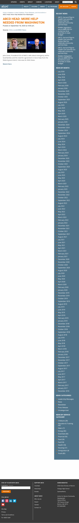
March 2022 (62, 217)
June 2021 (61, 242)
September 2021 (64, 234)
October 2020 (63, 265)
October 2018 (63, 329)
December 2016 (63, 391)
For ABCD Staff (5, 517)
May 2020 (61, 279)
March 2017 (62, 382)
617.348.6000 (61, 506)
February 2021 (63, 254)
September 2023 (64, 167)
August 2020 (62, 270)
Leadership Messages (66, 399)
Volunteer (37, 485)
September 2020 (64, 268)
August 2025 (62, 102)
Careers (39, 2)
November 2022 (63, 195)
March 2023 (62, 184)
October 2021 (63, 231)
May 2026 (61, 77)
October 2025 (63, 97)
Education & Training (65, 423)
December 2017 (63, 357)
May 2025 (61, 111)
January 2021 (62, 256)
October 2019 (63, 298)
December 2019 (63, 293)
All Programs (52, 7)
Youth (60, 453)
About (57, 2)
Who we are (37, 499)
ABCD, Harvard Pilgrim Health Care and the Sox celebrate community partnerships (66, 50)
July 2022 (61, 206)
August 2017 (62, 368)
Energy (60, 431)
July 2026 (61, 71)
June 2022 (61, 209)
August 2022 (62, 203)
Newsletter (62, 405)
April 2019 (61, 315)
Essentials (61, 434)
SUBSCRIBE (6, 491)
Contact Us (37, 507)
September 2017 (64, 366)
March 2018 (62, 349)
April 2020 (61, 282)
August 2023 (62, 170)
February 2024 (63, 153)
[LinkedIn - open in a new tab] (10, 500)
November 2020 (63, 262)
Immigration (62, 451)
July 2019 (61, 307)
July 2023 (61, 172)
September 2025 (64, 99)
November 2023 (63, 161)
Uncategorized (63, 410)
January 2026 (62, 88)
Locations (48, 2)
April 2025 (61, 113)
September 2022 (64, 200)
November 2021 (63, 228)
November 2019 (63, 296)
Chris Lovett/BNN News (17, 30)
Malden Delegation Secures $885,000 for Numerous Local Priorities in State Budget (65, 59)
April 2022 (61, 214)
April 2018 (61, 346)
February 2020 (63, 287)
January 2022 (62, 223)
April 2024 (61, 147)
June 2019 (61, 310)
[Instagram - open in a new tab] (6, 500)
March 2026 (62, 83)
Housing (61, 448)
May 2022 (61, 212)
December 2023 (63, 158)
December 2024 (63, 125)
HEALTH (26, 7)
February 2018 (63, 352)
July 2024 (61, 139)
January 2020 (62, 290)
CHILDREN (34, 7)
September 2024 (64, 133)
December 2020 (63, 259)
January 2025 (62, 122)
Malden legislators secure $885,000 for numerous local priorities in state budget (65, 31)
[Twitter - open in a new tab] (14, 500)
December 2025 (63, 91)
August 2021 (62, 237)
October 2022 (63, 198)
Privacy (3, 512)
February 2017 (63, 385)
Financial (61, 437)
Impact (30, 2)
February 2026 (63, 85)
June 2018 (61, 340)
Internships (37, 488)
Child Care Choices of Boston (66, 485)
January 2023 (62, 189)
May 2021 (61, 245)
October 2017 (63, 363)
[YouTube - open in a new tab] (3, 504)
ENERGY (42, 7)
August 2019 (62, 304)
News (60, 402)
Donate (73, 7)
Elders (60, 428)
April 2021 (61, 248)
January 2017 (62, 388)
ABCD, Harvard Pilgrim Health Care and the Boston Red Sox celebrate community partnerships (66, 21)
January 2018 (62, 354)
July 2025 (61, 105)
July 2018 (61, 338)
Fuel (59, 442)
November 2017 (63, 360)
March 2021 (62, 251)
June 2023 (61, 175)
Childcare (61, 421)
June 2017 (61, 374)
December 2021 (63, 226)
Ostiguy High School (63, 488)
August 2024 (62, 136)
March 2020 (62, 284)
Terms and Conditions (7, 515)
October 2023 (63, 164)
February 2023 (63, 186)
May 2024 (61, 144)
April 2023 (61, 181)
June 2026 (61, 74)
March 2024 (62, 150)
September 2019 (64, 301)
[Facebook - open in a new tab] (3, 500)
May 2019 (61, 312)
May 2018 (61, 343)
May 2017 (61, 377)
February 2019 (63, 318)
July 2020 (61, 273)
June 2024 (61, 142)
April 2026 (61, 80)
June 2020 (61, 276)
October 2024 (63, 130)
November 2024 (63, 128)
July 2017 (61, 371)
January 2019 (62, 321)
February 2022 (63, 220)
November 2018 (63, 326)
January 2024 (62, 156)
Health (60, 445)
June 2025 (61, 108)
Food (59, 439)
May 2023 (61, 178)
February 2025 (63, 119)
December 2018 (63, 324)
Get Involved (64, 7)
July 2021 (61, 240)
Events (22, 2)
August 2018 (62, 335)
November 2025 (63, 94)
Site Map (4, 509)
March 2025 (62, 116)
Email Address (7, 485)
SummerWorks (61, 491)
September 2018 (64, 332)
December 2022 (63, 192)
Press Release (63, 407)
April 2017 (61, 380)
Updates (14, 2)
